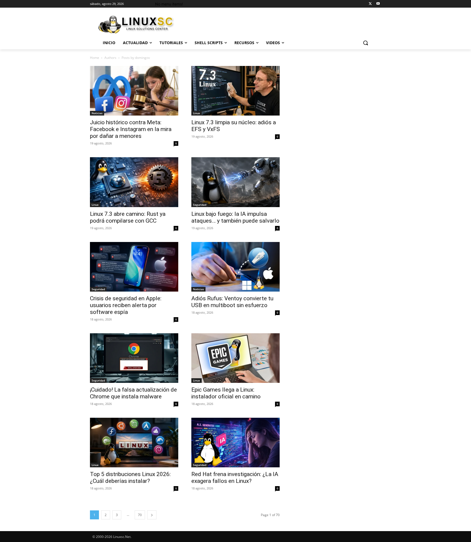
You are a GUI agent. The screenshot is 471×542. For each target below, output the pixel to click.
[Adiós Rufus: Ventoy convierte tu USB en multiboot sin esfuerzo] (235, 267)
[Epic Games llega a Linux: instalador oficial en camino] (235, 358)
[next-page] (151, 514)
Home (94, 57)
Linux (196, 113)
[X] (370, 4)
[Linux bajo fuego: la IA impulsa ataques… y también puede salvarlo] (235, 182)
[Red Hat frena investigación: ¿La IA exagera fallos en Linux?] (235, 442)
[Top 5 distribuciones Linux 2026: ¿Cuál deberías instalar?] (134, 442)
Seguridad (199, 205)
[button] (365, 42)
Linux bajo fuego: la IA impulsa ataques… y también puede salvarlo (235, 217)
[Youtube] (378, 4)
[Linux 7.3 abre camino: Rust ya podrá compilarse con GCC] (134, 182)
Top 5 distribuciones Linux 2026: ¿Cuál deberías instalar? (130, 477)
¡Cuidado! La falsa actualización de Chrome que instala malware (133, 393)
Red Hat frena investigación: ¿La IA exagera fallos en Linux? (234, 477)
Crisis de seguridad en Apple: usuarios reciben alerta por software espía (125, 305)
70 (140, 515)
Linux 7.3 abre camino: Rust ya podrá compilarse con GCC (127, 217)
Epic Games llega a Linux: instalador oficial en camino (226, 393)
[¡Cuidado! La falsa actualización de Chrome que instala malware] (134, 358)
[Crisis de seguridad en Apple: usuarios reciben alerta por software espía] (134, 267)
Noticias (97, 113)
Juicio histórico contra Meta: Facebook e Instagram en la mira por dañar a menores (130, 129)
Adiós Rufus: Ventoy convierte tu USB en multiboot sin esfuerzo (232, 301)
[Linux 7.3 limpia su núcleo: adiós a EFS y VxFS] (235, 91)
